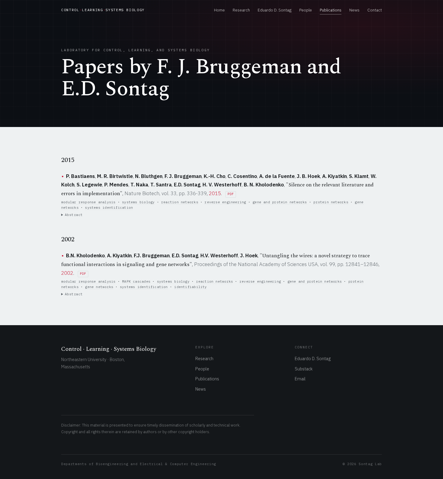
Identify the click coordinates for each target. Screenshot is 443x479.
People (305, 10)
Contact (374, 10)
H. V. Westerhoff (222, 184)
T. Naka (139, 184)
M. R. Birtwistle (115, 176)
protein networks (330, 202)
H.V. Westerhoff (219, 255)
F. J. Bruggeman (183, 176)
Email (300, 379)
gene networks (99, 287)
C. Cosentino (242, 176)
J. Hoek (249, 255)
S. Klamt (359, 176)
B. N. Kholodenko (264, 184)
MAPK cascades (136, 281)
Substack (304, 369)
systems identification (109, 207)
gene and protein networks (280, 202)
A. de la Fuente (277, 176)
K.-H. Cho (214, 176)
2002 (67, 273)
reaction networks (179, 202)
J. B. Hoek (308, 176)
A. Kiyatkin (334, 176)
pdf (231, 194)
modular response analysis (88, 202)
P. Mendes (116, 184)
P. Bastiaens (80, 176)
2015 (215, 193)
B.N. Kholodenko (85, 255)
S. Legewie (89, 184)
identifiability (190, 287)
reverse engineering (225, 202)
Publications (330, 10)
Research (241, 10)
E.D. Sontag (187, 184)
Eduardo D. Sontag (274, 10)
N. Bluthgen (148, 176)
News (354, 10)
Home (219, 10)
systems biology (138, 202)
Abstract (74, 215)
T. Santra (161, 184)
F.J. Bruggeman (152, 255)
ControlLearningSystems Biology (103, 10)
